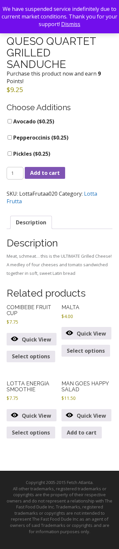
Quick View (36, 339)
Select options (31, 356)
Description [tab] (31, 222)
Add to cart (45, 173)
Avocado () (33, 121)
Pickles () (31, 153)
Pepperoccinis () (40, 137)
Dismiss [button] (70, 24)
